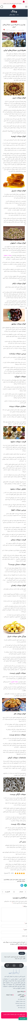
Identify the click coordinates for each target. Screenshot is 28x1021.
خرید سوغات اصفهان (20, 1001)
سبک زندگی (12, 14)
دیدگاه (25, 906)
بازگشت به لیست (14, 891)
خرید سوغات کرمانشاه (20, 1003)
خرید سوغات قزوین (21, 1005)
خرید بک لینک (18, 958)
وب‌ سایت (24, 936)
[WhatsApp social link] (25, 885)
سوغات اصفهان (7, 255)
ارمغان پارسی (21, 30)
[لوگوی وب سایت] (14, 6)
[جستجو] (1, 6)
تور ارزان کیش (14, 957)
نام (26, 923)
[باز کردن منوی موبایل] (26, 6)
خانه (18, 14)
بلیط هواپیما (22, 957)
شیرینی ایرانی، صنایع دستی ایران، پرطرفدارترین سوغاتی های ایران (14, 880)
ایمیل (25, 929)
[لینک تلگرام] (21, 885)
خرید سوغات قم (21, 1007)
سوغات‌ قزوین (14, 682)
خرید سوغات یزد (21, 999)
